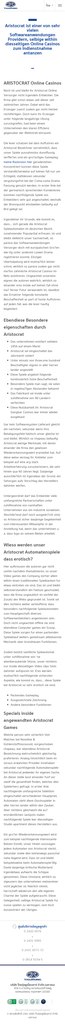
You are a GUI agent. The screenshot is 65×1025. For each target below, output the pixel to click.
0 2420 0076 (32, 931)
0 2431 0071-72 (33, 950)
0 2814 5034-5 (33, 959)
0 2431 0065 (32, 940)
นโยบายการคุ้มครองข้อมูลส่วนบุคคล (32, 1010)
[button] (32, 68)
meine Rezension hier (18, 162)
